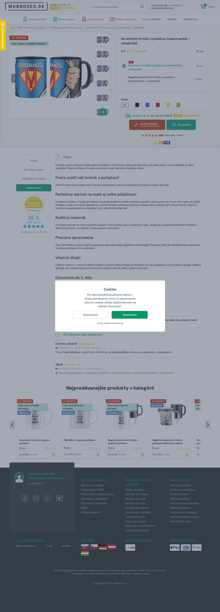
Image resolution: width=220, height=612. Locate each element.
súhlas (112, 298)
